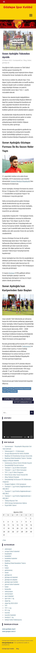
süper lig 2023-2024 (11, 603)
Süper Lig (5, 391)
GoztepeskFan (17, 60)
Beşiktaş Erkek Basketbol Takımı (15, 563)
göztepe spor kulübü (11, 582)
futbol (29, 60)
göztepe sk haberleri (11, 577)
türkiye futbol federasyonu (13, 620)
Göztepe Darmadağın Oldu (23, 402)
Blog (25, 60)
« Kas (4, 540)
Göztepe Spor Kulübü (8, 648)
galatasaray (8, 570)
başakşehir (8, 554)
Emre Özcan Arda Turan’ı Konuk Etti (16, 475)
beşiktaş (7, 561)
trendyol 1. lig (9, 617)
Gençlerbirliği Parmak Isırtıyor (14, 465)
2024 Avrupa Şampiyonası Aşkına (16, 503)
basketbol (8, 556)
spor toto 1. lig (9, 598)
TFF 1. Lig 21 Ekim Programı (14, 472)
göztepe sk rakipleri (11, 580)
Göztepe (11, 273)
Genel (6, 573)
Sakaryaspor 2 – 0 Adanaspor (14, 451)
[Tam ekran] (31, 437)
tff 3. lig (7, 610)
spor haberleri (9, 596)
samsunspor (9, 594)
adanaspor (8, 549)
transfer (7, 613)
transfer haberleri (10, 615)
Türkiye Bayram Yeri (11, 501)
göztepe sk (5, 63)
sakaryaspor (9, 591)
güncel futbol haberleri (12, 584)
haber (6, 587)
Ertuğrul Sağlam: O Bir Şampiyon (15, 484)
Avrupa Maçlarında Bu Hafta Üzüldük (17, 453)
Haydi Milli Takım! (10, 505)
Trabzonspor (26, 346)
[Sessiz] (28, 437)
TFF (6, 605)
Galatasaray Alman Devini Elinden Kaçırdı (18, 463)
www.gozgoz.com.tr (9, 631)
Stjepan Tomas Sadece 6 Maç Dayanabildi (18, 399)
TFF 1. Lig (8, 608)
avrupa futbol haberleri (12, 551)
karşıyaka (8, 589)
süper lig (7, 601)
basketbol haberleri (11, 558)
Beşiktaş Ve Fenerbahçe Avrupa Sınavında (18, 456)
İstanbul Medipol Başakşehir (20, 181)
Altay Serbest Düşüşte (12, 477)
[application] (18, 430)
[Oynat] (5, 437)
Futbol (5, 388)
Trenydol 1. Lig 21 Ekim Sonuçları (15, 470)
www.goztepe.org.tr (8, 629)
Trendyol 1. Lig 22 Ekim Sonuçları (15, 468)
